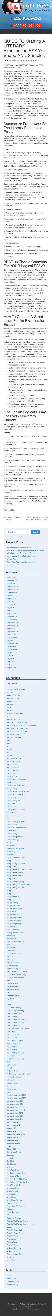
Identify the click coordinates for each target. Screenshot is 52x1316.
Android (10, 701)
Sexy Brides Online (14, 1152)
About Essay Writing (14, 695)
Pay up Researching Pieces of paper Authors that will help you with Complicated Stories (25, 551)
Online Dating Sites (14, 1026)
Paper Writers (12, 1047)
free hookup (11, 938)
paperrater (11, 1056)
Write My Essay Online (15, 1230)
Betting (9, 743)
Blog (13, 510)
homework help (12, 965)
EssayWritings (12, 926)
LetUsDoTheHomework (15, 977)
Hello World (11, 956)
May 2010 (10, 658)
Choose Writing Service (16, 785)
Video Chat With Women (16, 1206)
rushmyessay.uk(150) (15, 1122)
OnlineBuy (11, 1032)
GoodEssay (11, 950)
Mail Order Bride (13, 986)
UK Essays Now (13, 1188)
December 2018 (13, 586)
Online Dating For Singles (16, 1020)
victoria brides (12, 1203)
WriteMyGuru (12, 1242)
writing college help (14, 1248)
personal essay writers (15, 1059)
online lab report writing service (18, 1029)
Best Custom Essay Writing (17, 722)
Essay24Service (13, 896)
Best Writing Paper (14, 737)
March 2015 (11, 634)
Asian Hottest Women (15, 713)
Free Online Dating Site (16, 941)
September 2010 (13, 652)
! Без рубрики (12, 683)
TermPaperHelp (13, 1170)
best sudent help (13, 734)
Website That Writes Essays (17, 1221)
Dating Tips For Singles (16, 848)
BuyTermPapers (13, 767)
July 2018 (10, 601)
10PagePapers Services (16, 689)
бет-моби (10, 1257)
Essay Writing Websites (16, 887)
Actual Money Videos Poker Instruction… (22, 556)
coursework (11, 812)
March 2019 (11, 577)
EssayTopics (11, 911)
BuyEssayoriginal (13, 761)
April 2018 (10, 610)
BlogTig (9, 749)
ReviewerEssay (12, 1089)
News (9, 1004)
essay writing (12, 878)
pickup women (12, 1065)
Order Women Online (15, 1041)
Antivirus (10, 704)
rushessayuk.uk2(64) (15, 1119)
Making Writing (12, 559)
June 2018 (11, 604)
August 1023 (11, 667)
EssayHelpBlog (12, 902)
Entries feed (11, 1278)
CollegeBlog (11, 797)
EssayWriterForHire (14, 917)
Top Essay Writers (14, 1176)
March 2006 (11, 661)
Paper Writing (12, 1050)
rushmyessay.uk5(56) (15, 1125)
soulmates (11, 1158)
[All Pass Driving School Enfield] (26, 6)
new (8, 1001)
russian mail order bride (16, 1134)
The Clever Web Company (29, 1309)
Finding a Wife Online (15, 932)
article (9, 707)
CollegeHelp (11, 803)
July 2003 (10, 664)
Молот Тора (11, 1260)
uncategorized (12, 1194)
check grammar (13, 782)
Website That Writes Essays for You (20, 1224)
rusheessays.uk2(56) (15, 1101)
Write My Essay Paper (15, 1233)
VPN (8, 1215)
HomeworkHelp (12, 968)
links (8, 980)
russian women (12, 1137)
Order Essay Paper (14, 1035)
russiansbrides (12, 1140)
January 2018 (12, 619)
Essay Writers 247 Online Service (19, 869)
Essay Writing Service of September (20, 884)
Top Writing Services (14, 1185)
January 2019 (12, 583)
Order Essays (12, 1038)
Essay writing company (15, 881)
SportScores (11, 1164)
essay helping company (16, 863)
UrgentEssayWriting (14, 1200)
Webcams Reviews (14, 1218)
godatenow (11, 947)
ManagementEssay (14, 995)
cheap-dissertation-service (17, 779)
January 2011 (12, 649)
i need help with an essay (16, 974)
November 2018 (13, 589)
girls (8, 944)
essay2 (9, 893)
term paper (11, 1167)
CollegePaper (12, 806)
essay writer (11, 866)
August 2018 (11, 598)
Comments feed (13, 1281)
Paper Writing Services (15, 1053)
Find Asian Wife (13, 929)
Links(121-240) (12, 983)
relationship (11, 1080)
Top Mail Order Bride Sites (17, 1179)
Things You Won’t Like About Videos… (21, 562)
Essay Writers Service (15, 875)
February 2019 (12, 580)
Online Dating (12, 1017)
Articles (9, 710)
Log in (9, 1275)
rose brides (11, 1092)
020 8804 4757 (28, 18)
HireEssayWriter (13, 962)
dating (9, 842)
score (9, 1146)
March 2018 (11, 613)
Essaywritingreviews (14, 923)
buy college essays (14, 758)
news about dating (14, 1007)
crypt (8, 818)
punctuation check (14, 1077)
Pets (8, 1062)
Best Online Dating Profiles (17, 731)
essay (9, 860)
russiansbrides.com (14, 1143)
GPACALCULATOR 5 (14, 953)
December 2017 (13, 622)
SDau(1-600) (12, 1149)
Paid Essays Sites (13, 1044)
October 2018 (12, 592)
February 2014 (12, 643)
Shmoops (10, 1155)
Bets (8, 740)
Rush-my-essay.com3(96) (16, 1098)
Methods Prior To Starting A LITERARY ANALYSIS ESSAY (37, 519)
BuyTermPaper (12, 764)
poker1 (9, 1068)
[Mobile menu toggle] (47, 31)
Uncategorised (12, 1191)
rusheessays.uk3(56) (15, 1104)
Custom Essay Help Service (17, 827)
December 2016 (13, 631)
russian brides (12, 1128)
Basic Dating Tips (13, 719)
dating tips (11, 845)
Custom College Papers (16, 821)
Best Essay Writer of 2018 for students (21, 725)
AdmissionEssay (13, 698)
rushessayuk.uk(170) (15, 1116)
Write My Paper (13, 1236)
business (10, 755)
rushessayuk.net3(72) (15, 1113)
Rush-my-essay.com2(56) (16, 1095)
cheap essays (12, 776)
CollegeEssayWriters (14, 800)
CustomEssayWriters (15, 836)
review (9, 1086)
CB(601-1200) (12, 773)
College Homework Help (16, 794)
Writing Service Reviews (16, 1254)
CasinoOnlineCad (13, 770)
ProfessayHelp (12, 1071)
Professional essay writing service (19, 1074)
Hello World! (11, 959)
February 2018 (12, 616)
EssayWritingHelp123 (15, 920)
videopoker (11, 1209)
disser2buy (11, 851)
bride (9, 752)
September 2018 (13, 595)
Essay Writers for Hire (15, 872)
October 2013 (12, 646)
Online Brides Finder (14, 1014)
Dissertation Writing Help (16, 857)
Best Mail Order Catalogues (17, 728)
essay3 (9, 899)
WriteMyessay (12, 1239)
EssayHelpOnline (13, 905)
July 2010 (10, 655)
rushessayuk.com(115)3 (16, 1110)
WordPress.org (12, 1284)
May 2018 (10, 607)
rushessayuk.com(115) (15, 1107)
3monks (10, 692)
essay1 (9, 890)
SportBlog (10, 1161)
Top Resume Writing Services (18, 1182)
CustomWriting (12, 839)
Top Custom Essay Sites (16, 1173)
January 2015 (12, 637)
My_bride (10, 998)
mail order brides (13, 989)
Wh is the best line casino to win (19, 547)
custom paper (12, 830)
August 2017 (11, 628)
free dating (11, 935)
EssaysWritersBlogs (14, 908)
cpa (8, 815)
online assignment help (15, 1010)
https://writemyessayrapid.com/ (15, 169)
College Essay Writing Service (18, 791)
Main (8, 992)
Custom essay (12, 824)
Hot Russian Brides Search (17, 971)
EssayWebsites (12, 914)
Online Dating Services (15, 1023)
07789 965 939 (28, 25)
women (9, 1227)
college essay (12, 788)
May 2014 (10, 640)
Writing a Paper (13, 1245)
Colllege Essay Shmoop (16, 809)
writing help (11, 1251)
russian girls (11, 1131)
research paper (12, 1083)
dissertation (11, 854)
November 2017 (13, 625)
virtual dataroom (13, 1212)
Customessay (12, 833)
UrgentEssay (11, 1197)
